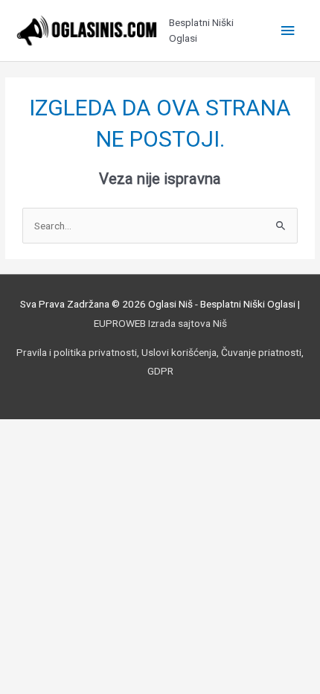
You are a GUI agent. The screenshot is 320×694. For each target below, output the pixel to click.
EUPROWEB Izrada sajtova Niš (160, 323)
